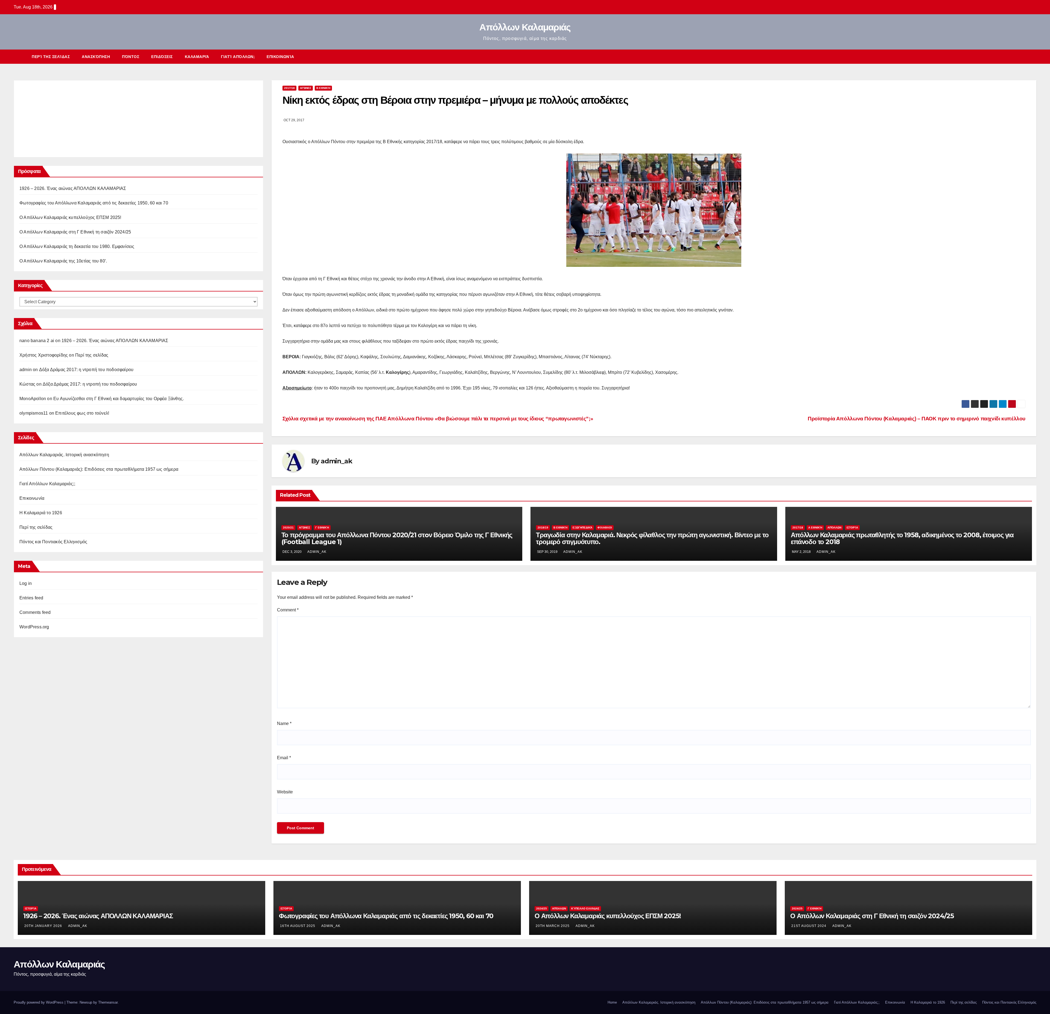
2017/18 (289, 87)
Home (612, 1002)
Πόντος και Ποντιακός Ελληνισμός (53, 541)
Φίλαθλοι (604, 527)
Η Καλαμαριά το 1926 (40, 512)
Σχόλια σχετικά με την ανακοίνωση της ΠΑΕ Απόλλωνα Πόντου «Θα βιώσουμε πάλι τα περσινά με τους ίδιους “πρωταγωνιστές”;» (437, 418)
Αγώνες (305, 87)
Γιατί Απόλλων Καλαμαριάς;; (47, 483)
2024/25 (541, 908)
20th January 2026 (43, 926)
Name (284, 723)
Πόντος (130, 56)
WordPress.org (34, 627)
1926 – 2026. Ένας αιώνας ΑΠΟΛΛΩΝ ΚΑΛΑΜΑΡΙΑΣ (72, 188)
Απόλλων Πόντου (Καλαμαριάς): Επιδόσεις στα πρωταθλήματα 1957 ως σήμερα (98, 469)
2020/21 (288, 527)
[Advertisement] (60, 117)
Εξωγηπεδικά (582, 527)
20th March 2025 (553, 926)
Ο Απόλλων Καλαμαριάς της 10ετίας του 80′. (63, 261)
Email (284, 757)
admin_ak (336, 461)
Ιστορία (852, 527)
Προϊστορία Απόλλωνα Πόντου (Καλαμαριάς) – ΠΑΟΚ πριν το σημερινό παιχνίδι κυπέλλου (916, 418)
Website (285, 792)
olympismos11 (33, 413)
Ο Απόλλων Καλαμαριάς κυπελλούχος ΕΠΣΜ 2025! (70, 217)
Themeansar (108, 1002)
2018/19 (543, 527)
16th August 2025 (298, 926)
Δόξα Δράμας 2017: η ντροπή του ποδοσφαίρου (86, 369)
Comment (288, 610)
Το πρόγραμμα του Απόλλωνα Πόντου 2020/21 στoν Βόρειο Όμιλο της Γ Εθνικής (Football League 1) (396, 538)
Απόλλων (834, 527)
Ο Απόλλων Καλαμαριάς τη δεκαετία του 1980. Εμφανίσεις (77, 246)
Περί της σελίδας (51, 56)
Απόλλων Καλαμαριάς (524, 27)
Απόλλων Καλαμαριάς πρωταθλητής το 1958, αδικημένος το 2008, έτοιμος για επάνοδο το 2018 (902, 538)
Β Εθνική (323, 87)
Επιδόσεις (162, 56)
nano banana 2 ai (36, 340)
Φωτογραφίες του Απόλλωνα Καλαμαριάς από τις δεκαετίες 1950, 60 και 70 (93, 203)
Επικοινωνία (280, 56)
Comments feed (35, 612)
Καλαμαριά (197, 56)
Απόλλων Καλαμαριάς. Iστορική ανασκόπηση (64, 454)
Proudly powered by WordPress (39, 1002)
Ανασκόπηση (96, 56)
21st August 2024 (809, 926)
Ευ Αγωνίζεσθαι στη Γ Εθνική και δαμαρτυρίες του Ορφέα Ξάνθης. (118, 398)
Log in (25, 583)
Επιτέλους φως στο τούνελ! (82, 413)
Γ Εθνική (322, 527)
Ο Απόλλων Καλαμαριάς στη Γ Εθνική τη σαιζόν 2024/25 (75, 232)
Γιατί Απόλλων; (238, 56)
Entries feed (31, 598)
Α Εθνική (815, 527)
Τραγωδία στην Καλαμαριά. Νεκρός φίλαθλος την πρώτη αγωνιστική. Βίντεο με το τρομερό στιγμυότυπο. (652, 538)
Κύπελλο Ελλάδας (585, 908)
